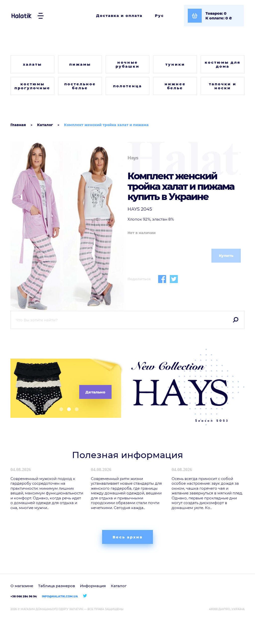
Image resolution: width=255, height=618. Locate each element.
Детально (95, 392)
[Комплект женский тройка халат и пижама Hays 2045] (67, 226)
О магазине (21, 585)
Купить (226, 255)
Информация (93, 585)
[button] (59, 409)
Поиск (236, 320)
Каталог (119, 585)
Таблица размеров (56, 585)
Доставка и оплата (119, 15)
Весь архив (128, 537)
